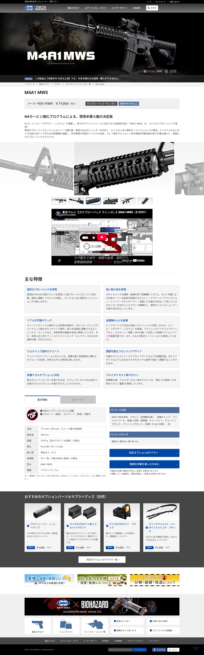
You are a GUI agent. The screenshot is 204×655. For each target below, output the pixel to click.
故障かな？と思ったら (126, 630)
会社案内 (137, 8)
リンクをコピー (140, 650)
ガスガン (57, 84)
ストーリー (78, 399)
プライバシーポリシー (135, 641)
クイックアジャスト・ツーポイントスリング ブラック (162, 528)
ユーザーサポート (119, 8)
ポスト (174, 650)
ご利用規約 (118, 641)
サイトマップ (160, 2)
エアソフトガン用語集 (162, 630)
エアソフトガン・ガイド (95, 8)
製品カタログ (73, 8)
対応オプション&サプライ (143, 452)
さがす (153, 8)
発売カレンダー (123, 621)
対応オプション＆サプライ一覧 (102, 559)
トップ (148, 2)
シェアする (161, 650)
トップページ (30, 84)
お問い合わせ (174, 2)
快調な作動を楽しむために (144, 464)
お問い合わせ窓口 (160, 621)
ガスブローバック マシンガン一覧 (78, 84)
